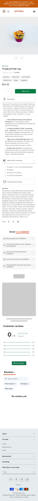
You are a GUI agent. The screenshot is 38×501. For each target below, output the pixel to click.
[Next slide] (22, 58)
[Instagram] (21, 479)
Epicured (5, 66)
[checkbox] (8, 389)
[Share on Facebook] (8, 221)
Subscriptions (6, 447)
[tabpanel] (19, 398)
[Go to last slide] (16, 58)
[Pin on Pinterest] (18, 221)
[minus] (4, 91)
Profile (4, 450)
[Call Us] (27, 479)
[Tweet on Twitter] (13, 221)
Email (5, 472)
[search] (8, 11)
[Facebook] (16, 479)
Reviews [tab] (9, 372)
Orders (4, 444)
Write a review (18, 363)
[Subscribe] (33, 472)
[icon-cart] (33, 11)
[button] (25, 91)
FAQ (16, 497)
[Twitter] (10, 479)
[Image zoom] (19, 35)
